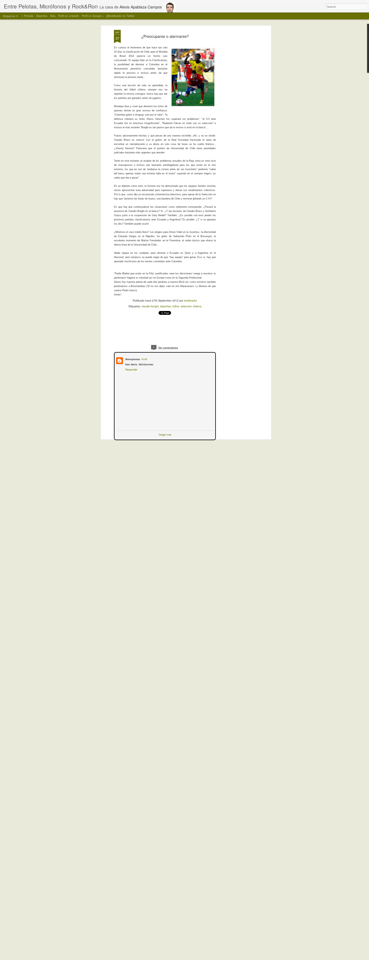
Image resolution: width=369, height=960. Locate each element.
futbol (175, 306)
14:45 (143, 359)
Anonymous (132, 359)
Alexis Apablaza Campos (141, 7)
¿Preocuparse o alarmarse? (165, 36)
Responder (131, 369)
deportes (165, 306)
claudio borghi (150, 306)
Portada (28, 16)
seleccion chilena (191, 306)
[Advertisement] (237, 90)
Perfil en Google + (93, 16)
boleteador (190, 300)
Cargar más (165, 434)
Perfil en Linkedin (68, 16)
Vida (52, 16)
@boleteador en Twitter (120, 16)
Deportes (41, 16)
